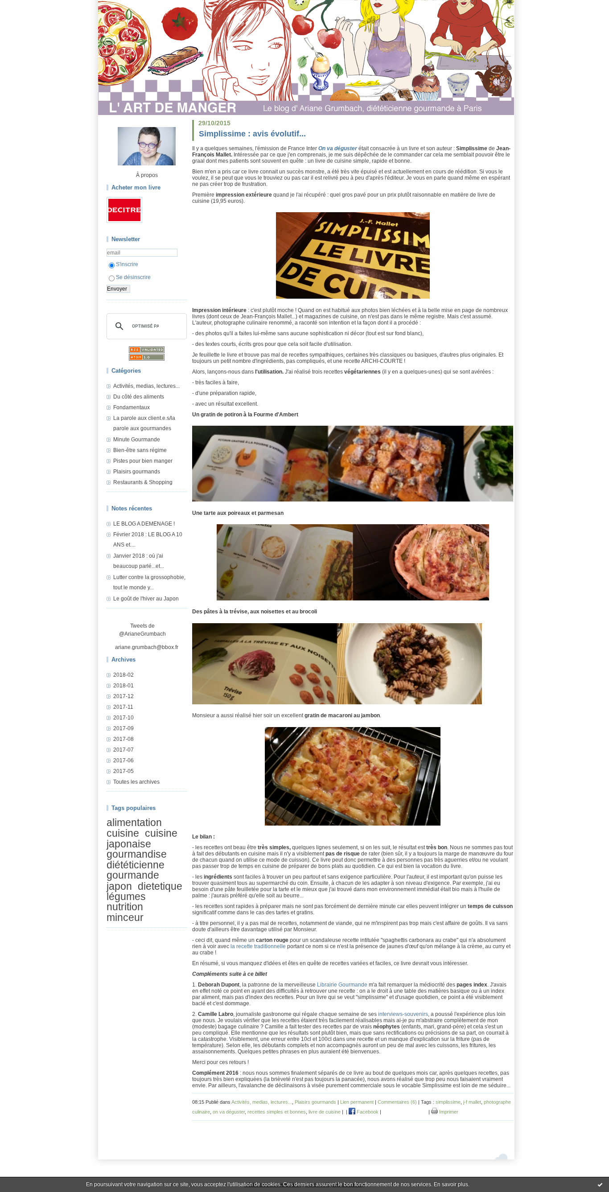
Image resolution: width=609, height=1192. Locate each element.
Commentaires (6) (397, 1102)
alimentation (134, 822)
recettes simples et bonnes (276, 1111)
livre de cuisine (325, 1111)
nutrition (125, 907)
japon (119, 886)
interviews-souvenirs (403, 1014)
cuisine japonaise (142, 839)
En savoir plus (451, 1184)
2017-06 (123, 760)
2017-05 (123, 771)
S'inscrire (127, 264)
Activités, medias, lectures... (146, 386)
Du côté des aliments (138, 397)
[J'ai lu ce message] (600, 1184)
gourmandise (137, 854)
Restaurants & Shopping (143, 482)
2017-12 (123, 696)
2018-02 (123, 675)
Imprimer (448, 1111)
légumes (126, 896)
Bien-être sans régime (140, 450)
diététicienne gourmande (136, 870)
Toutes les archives (136, 782)
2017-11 (123, 707)
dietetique (160, 886)
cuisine (123, 833)
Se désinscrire (133, 277)
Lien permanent (357, 1102)
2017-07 (123, 750)
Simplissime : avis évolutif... (252, 133)
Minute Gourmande (136, 439)
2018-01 (123, 685)
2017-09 (123, 728)
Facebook (367, 1111)
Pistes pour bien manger (143, 461)
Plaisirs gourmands (136, 472)
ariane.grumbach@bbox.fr (146, 647)
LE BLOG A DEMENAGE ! (144, 524)
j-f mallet (472, 1102)
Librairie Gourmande (342, 985)
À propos (147, 175)
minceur (125, 917)
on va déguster (229, 1111)
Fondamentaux (131, 407)
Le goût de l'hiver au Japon (146, 599)
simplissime (448, 1102)
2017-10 (123, 718)
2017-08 (123, 739)
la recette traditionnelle (258, 946)
